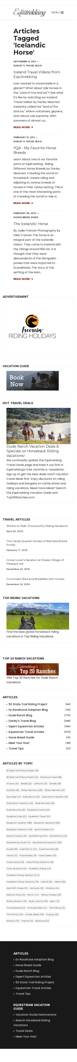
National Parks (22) (16, 895)
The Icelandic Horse (30, 224)
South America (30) (38, 901)
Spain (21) (54, 901)
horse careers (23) (47, 855)
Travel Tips (40, 748)
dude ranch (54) (31, 797)
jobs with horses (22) (17, 888)
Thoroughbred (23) (15, 908)
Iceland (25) (46, 881)
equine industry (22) (16, 836)
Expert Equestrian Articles (40, 726)
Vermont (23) (13, 921)
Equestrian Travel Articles (40, 732)
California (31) (40, 783)
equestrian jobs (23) (16, 816)
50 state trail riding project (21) (22, 777)
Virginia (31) (27, 921)
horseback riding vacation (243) (22, 875)
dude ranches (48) (44, 803)
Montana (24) (52, 888)
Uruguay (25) (52, 914)
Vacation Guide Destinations (36, 1014)
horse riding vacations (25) (40, 862)
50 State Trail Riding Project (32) (22, 770)
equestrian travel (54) (39, 816)
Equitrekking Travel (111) (18, 842)
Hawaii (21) (11, 855)
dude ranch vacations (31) (19, 803)
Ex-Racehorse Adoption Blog (40, 710)
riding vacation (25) (16, 901)
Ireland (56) (60, 881)
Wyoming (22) (42, 921)
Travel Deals (24, 1031)
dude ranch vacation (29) (55, 797)
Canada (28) (55, 783)
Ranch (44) (33, 895)
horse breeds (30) (28, 855)
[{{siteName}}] (29, 12)
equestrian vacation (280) (19, 823)
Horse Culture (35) (15, 862)
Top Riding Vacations (38, 636)
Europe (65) (12, 849)
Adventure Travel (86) (51, 777)
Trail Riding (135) (14, 914)
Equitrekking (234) (38, 836)
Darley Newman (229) (32, 790)
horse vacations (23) (16, 868)
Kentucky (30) (37, 888)
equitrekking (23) (58, 836)
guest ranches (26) (48, 849)
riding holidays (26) (51, 895)
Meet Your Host (40, 743)
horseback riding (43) (39, 868)
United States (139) (34, 914)
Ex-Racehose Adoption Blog (35, 959)
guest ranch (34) (28, 849)
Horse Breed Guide (40, 737)
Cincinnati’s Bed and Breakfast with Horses (35, 579)
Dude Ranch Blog (40, 715)
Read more (21, 127)
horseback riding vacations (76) (22, 881)
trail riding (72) (57, 908)
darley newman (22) (55, 790)
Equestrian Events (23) (38, 810)
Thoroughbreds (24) (37, 908)
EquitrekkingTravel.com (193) (47, 842)
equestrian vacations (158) (47, 823)
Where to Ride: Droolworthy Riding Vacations (37, 526)
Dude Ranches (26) (15, 810)
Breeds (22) (26, 783)
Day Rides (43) (13, 797)
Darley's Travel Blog (40, 721)
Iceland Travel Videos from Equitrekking (36, 74)
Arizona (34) (12, 783)
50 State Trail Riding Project (40, 704)
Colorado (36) (12, 790)
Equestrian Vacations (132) (19, 829)
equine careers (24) (44, 829)
